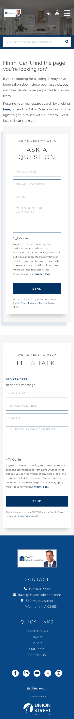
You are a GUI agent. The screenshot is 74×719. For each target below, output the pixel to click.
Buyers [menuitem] (37, 637)
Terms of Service (47, 303)
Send (37, 288)
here (6, 109)
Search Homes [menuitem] (37, 631)
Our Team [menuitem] (37, 649)
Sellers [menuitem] (37, 643)
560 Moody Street (41, 604)
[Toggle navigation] (67, 13)
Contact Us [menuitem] (37, 655)
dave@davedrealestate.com (39, 595)
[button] (67, 42)
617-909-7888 (49, 13)
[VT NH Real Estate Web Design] (37, 709)
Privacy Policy (42, 274)
